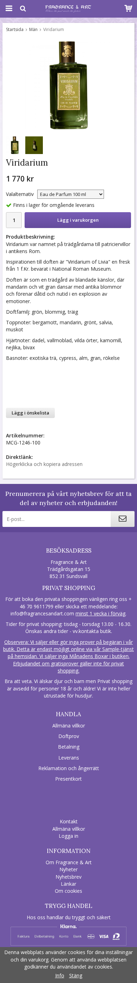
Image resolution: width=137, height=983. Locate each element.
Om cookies (68, 890)
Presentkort (68, 778)
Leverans (68, 757)
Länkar (68, 883)
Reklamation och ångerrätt (68, 768)
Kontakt (69, 821)
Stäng (75, 975)
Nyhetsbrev (68, 876)
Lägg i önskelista (30, 413)
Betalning (68, 746)
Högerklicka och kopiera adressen (44, 464)
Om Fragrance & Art (69, 862)
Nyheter (68, 869)
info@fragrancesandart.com (42, 613)
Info (59, 975)
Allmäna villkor (68, 725)
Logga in (68, 836)
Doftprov (68, 736)
